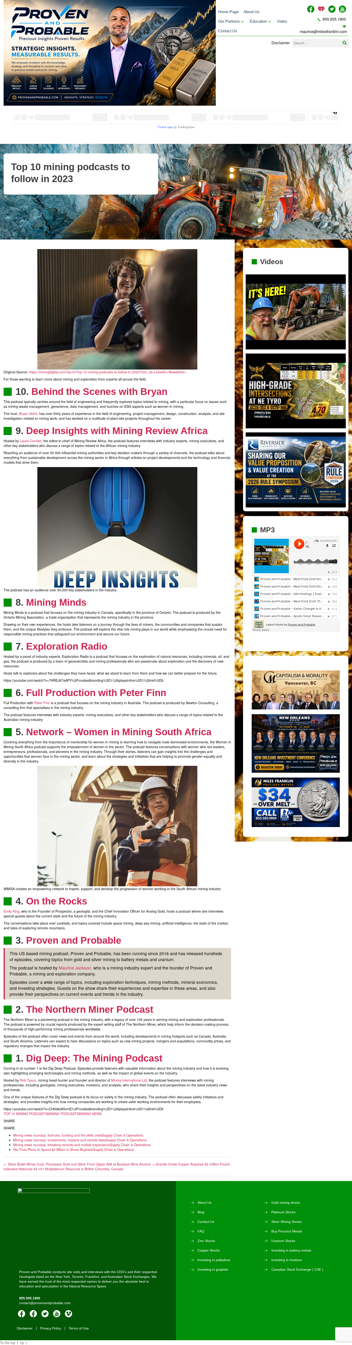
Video (282, 21)
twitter (45, 1313)
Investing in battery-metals (291, 1250)
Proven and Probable (75, 940)
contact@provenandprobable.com (45, 1303)
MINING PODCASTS (63, 1113)
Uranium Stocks (283, 1241)
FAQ (201, 1231)
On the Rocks (56, 901)
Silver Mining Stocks (286, 1222)
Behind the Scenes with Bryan (99, 391)
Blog (201, 1212)
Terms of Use (79, 1328)
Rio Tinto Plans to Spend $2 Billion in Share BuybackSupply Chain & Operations (73, 1149)
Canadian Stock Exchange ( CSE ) (297, 1269)
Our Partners (229, 21)
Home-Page (228, 12)
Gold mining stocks (285, 1202)
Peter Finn (42, 702)
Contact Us (227, 31)
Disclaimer (281, 43)
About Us (251, 12)
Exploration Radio (66, 646)
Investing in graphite (213, 1269)
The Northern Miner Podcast (89, 1009)
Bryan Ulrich (28, 413)
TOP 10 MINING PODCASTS (25, 1113)
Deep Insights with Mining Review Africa (117, 430)
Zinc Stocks (206, 1241)
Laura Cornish (30, 440)
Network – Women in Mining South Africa (118, 732)
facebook (21, 1313)
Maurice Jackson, (75, 968)
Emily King (11, 911)
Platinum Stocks (283, 1212)
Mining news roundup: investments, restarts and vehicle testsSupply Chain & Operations (80, 1140)
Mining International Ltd (129, 1080)
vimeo (68, 1313)
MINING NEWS (90, 1113)
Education (258, 21)
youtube (56, 1313)
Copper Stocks (209, 1250)
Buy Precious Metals (286, 1231)
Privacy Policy (50, 1328)
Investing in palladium (214, 1260)
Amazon (33, 1313)
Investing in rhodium (286, 1260)
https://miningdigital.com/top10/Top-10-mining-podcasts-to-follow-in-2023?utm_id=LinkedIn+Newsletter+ (108, 372)
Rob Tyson (28, 1080)
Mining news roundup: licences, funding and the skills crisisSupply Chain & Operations (78, 1135)
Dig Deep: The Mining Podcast (94, 1058)
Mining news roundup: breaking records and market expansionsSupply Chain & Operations (82, 1144)
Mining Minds (56, 602)
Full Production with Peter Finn (96, 692)
